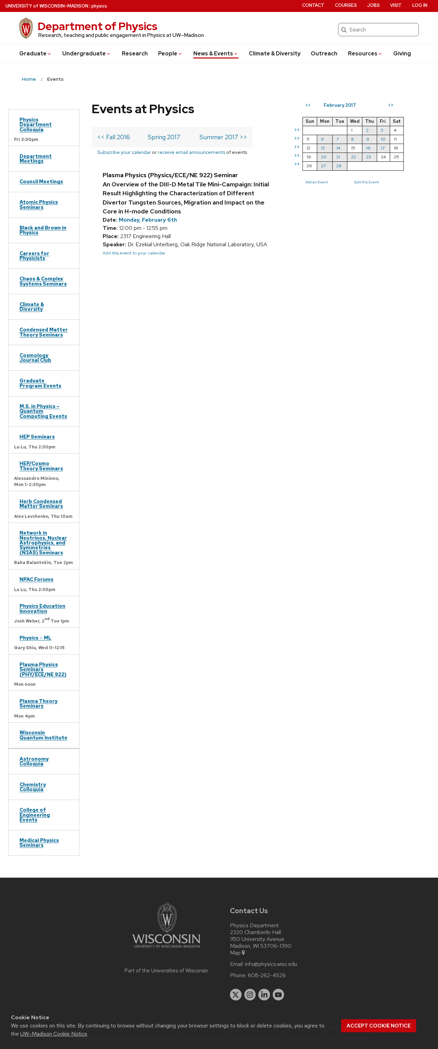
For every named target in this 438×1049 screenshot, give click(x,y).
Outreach (324, 53)
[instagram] (250, 994)
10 (383, 139)
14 (338, 148)
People (167, 53)
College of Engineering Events (35, 815)
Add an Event (316, 182)
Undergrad (84, 53)
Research (135, 53)
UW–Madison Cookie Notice (53, 1033)
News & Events (213, 53)
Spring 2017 (164, 137)
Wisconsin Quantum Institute (43, 734)
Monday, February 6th (148, 219)
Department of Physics (97, 26)
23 (368, 157)
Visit (396, 5)
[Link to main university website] (166, 949)
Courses (346, 5)
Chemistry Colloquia (33, 786)
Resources (362, 53)
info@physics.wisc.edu (271, 964)
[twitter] (236, 994)
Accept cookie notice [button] (379, 1025)
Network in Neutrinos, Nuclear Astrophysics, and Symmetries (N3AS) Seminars (43, 542)
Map (235, 952)
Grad (33, 53)
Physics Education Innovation (42, 608)
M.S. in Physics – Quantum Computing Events (43, 411)
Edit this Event (366, 182)
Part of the (166, 970)
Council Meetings (41, 181)
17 (383, 148)
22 (353, 157)
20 (323, 157)
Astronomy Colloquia (34, 761)
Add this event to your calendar (134, 253)
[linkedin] (264, 994)
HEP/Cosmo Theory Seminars (41, 465)
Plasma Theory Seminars (38, 703)
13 (323, 148)
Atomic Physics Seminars (39, 204)
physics (99, 6)
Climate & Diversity (274, 53)
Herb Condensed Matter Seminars (41, 503)
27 (323, 166)
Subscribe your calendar (124, 152)
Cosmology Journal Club (35, 357)
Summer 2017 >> (223, 137)
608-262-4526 (267, 975)
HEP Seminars (37, 436)
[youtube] (278, 994)
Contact (313, 5)
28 (339, 166)
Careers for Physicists (34, 255)
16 (368, 148)
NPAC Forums (36, 579)
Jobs (373, 5)
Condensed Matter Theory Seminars (44, 332)
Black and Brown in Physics (43, 230)
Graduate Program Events (40, 383)
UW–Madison (46, 6)
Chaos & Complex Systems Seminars (43, 281)
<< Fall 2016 (113, 137)
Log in (419, 5)
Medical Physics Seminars (39, 842)
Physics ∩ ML (35, 637)
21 (338, 157)
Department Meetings (36, 158)
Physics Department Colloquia (36, 124)
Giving (402, 53)
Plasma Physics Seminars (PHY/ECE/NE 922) (43, 669)
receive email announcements (191, 152)
